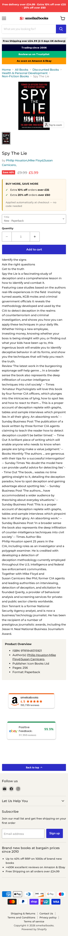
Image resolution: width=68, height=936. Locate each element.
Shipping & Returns (23, 913)
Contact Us (46, 913)
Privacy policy (47, 917)
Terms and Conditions (21, 917)
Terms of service (34, 921)
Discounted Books (45, 69)
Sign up (54, 833)
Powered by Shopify (34, 929)
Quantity (7, 228)
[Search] (61, 29)
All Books (21, 69)
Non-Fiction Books (15, 76)
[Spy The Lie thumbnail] (6, 138)
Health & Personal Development (25, 73)
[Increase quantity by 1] (35, 237)
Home (6, 69)
